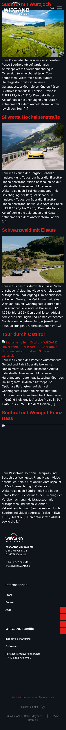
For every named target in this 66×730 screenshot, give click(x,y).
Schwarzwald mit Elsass (29, 230)
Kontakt (16, 697)
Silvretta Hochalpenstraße (31, 117)
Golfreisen (11, 646)
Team (9, 594)
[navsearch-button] (52, 7)
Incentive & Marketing (18, 638)
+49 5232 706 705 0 (19, 561)
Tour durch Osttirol (23, 334)
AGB (8, 609)
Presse (10, 602)
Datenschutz (46, 697)
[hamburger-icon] (60, 8)
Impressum (30, 697)
